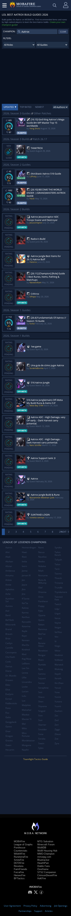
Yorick (58, 697)
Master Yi (26, 719)
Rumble (42, 664)
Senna (41, 683)
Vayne (58, 622)
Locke (25, 686)
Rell (40, 638)
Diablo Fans (43, 866)
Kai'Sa (25, 603)
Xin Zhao (59, 683)
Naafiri (25, 749)
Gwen (8, 745)
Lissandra (27, 682)
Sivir (40, 720)
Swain (41, 743)
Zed (56, 720)
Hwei (24, 552)
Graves (9, 740)
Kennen (25, 640)
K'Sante (25, 598)
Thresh (58, 578)
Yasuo (58, 687)
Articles (49, 911)
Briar (8, 638)
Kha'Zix (25, 645)
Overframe (42, 869)
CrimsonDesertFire (47, 875)
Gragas (9, 736)
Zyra (57, 743)
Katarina (26, 626)
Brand (8, 629)
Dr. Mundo (10, 675)
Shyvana (42, 706)
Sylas (41, 747)
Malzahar (26, 709)
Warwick (59, 664)
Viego (57, 645)
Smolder (42, 729)
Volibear (59, 659)
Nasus (41, 552)
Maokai (25, 714)
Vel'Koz (58, 632)
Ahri (7, 552)
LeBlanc (26, 663)
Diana (8, 670)
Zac (56, 715)
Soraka (41, 738)
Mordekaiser (28, 740)
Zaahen (58, 711)
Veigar (58, 627)
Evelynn (9, 694)
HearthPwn (43, 863)
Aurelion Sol (9, 600)
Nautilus (42, 556)
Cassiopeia (11, 652)
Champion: (9, 31)
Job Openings (60, 905)
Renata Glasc (41, 645)
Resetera (18, 866)
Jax (23, 579)
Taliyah (58, 559)
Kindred (26, 649)
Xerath (58, 678)
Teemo (58, 573)
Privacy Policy (30, 905)
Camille (9, 647)
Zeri (57, 724)
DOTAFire (19, 863)
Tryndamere (61, 592)
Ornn (40, 596)
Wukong (59, 669)
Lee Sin (25, 668)
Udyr (57, 608)
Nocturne (43, 575)
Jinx (23, 593)
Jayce (24, 584)
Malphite (26, 705)
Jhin (23, 589)
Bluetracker (43, 860)
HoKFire (41, 878)
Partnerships (25, 911)
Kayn (24, 635)
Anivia (8, 579)
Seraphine (43, 687)
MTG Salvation (45, 841)
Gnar (8, 731)
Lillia (24, 677)
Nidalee (42, 566)
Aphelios (9, 589)
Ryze (40, 669)
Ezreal (8, 698)
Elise (7, 689)
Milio (24, 728)
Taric (57, 568)
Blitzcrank (10, 624)
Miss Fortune (26, 735)
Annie (8, 584)
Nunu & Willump (42, 581)
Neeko (41, 561)
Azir (7, 610)
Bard (7, 615)
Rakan (41, 624)
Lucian (25, 691)
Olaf (40, 587)
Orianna (42, 592)
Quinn (41, 620)
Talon (57, 564)
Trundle (58, 587)
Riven (41, 659)
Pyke (40, 610)
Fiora (8, 708)
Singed (41, 711)
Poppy (41, 606)
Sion (40, 715)
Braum (8, 633)
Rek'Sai (42, 633)
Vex (56, 636)
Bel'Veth (9, 620)
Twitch (58, 604)
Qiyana (41, 615)
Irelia (24, 561)
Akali (7, 556)
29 (60, 531)
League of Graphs (23, 844)
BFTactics (19, 878)
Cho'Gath (10, 657)
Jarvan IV (26, 575)
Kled (24, 654)
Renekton (43, 650)
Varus (57, 618)
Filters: (7, 38)
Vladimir (59, 655)
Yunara (58, 701)
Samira (42, 673)
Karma (25, 612)
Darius (8, 666)
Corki (8, 661)
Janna (24, 570)
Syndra (58, 547)
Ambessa (10, 570)
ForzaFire (19, 872)
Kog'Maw (26, 658)
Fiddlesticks (11, 703)
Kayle (24, 631)
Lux (23, 700)
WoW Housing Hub (47, 850)
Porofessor (19, 847)
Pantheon (43, 601)
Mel (24, 723)
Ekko (7, 684)
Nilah (41, 570)
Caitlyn (8, 643)
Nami (41, 547)
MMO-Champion (45, 853)
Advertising (45, 905)
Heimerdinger (29, 547)
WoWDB (41, 847)
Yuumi (58, 706)
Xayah (58, 673)
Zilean (58, 734)
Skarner (42, 724)
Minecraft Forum (46, 844)
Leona (25, 672)
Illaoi (24, 556)
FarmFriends (20, 869)
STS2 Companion (46, 872)
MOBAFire (19, 841)
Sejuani (42, 678)
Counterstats (20, 850)
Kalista (25, 607)
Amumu (9, 575)
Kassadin (26, 621)
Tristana (59, 582)
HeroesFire (19, 875)
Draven (9, 680)
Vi (55, 641)
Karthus (26, 617)
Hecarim (9, 749)
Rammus (42, 629)
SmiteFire (19, 860)
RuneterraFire (21, 856)
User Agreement (12, 905)
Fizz (7, 712)
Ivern (24, 566)
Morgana (26, 745)
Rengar (42, 655)
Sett (40, 692)
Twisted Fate (58, 598)
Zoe (56, 738)
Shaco (41, 697)
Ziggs (57, 729)
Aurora (9, 606)
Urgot (57, 613)
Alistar (8, 566)
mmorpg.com (44, 856)
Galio (8, 717)
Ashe (8, 593)
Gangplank (10, 722)
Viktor (57, 650)
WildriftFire (19, 853)
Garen (8, 726)
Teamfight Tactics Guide (35, 759)
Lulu (24, 695)
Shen (40, 701)
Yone (57, 692)
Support (38, 911)
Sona (40, 734)
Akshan (9, 561)
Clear (63, 31)
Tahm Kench (58, 554)
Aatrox (8, 547)
